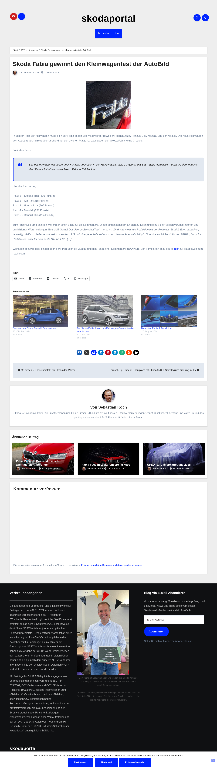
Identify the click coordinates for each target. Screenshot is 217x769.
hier (176, 248)
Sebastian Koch (32, 72)
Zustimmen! (80, 762)
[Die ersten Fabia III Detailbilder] (171, 311)
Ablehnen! (106, 762)
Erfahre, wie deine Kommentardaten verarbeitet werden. (112, 565)
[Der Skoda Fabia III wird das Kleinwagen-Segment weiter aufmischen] (107, 311)
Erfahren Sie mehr (135, 762)
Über (117, 33)
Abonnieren (156, 631)
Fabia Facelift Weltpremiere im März (106, 464)
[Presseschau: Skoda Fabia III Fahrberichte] (43, 311)
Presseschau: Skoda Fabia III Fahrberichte (34, 328)
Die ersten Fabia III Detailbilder (156, 328)
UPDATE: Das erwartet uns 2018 (169, 464)
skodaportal (108, 18)
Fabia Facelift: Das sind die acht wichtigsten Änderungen (38, 463)
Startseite (103, 33)
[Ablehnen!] (213, 760)
